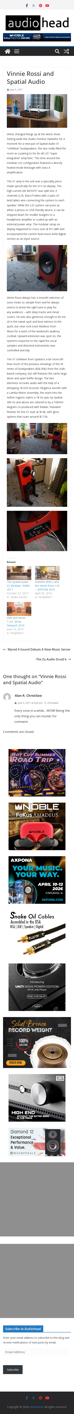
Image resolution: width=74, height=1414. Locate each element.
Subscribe (13, 1369)
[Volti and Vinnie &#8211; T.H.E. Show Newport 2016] (19, 609)
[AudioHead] (7, 51)
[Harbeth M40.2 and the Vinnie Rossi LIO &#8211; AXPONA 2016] (47, 573)
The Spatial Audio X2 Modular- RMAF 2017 (18, 585)
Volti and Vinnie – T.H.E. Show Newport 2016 (17, 621)
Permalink (53, 703)
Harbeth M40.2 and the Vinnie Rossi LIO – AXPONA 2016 (47, 585)
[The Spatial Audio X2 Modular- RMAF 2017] (19, 573)
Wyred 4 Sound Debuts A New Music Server (39, 649)
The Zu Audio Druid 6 (51, 659)
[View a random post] (66, 51)
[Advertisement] (37, 1199)
